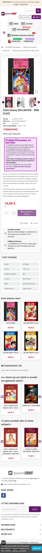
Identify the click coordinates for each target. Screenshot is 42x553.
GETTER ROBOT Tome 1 (31, 323)
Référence (6, 121)
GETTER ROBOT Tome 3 (31, 353)
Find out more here (19, 551)
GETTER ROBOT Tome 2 (11, 353)
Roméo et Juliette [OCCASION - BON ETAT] (31, 450)
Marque (5, 119)
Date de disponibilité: (10, 126)
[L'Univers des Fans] (9, 13)
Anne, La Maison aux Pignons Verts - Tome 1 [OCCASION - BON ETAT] (11, 451)
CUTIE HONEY (10, 323)
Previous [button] (2, 396)
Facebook (3, 495)
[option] (11, 399)
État (4, 123)
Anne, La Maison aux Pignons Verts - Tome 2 (10, 407)
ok (36, 509)
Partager (25, 223)
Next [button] (39, 396)
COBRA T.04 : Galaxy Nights (31, 405)
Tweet (35, 223)
